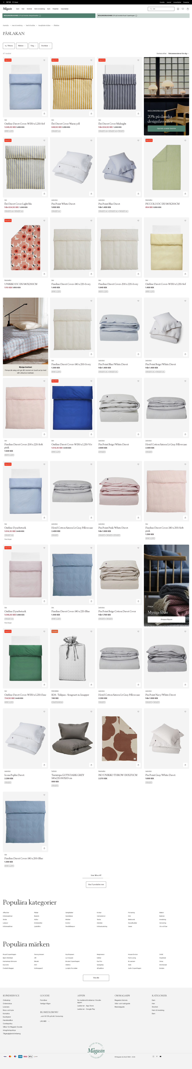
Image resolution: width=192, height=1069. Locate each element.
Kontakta (6, 1013)
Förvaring (131, 912)
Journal (169, 2)
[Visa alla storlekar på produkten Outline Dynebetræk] (9, 535)
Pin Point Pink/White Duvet (113, 528)
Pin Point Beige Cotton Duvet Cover (117, 611)
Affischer (6, 912)
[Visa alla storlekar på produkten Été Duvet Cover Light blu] (13, 211)
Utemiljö (99, 923)
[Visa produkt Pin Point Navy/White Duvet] (166, 658)
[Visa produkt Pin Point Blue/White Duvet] (119, 328)
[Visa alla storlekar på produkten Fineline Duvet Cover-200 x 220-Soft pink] (9, 455)
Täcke (99, 919)
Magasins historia (121, 1000)
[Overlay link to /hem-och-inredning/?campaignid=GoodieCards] (48, 15)
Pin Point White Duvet (63, 204)
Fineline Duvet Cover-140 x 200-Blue (23, 858)
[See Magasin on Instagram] (153, 1057)
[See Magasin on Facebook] (156, 1057)
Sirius (161, 961)
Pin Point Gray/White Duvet (160, 775)
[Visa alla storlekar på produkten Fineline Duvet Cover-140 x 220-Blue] (56, 619)
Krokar (99, 912)
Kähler (99, 958)
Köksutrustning (102, 926)
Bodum (161, 968)
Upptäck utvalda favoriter (166, 128)
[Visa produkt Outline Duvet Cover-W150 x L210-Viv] (72, 408)
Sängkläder (69, 912)
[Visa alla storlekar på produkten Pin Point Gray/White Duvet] (148, 783)
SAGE (161, 954)
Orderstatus (7, 1003)
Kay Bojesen (70, 954)
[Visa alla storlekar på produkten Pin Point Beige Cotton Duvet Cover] (105, 619)
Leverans (6, 1007)
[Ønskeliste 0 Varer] (183, 9)
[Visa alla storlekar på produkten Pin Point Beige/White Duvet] (155, 372)
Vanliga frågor (45, 1003)
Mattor (161, 912)
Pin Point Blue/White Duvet (113, 364)
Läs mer (43, 1021)
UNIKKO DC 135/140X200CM (20, 284)
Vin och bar (163, 926)
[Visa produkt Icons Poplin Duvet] (25, 738)
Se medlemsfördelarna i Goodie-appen (89, 1001)
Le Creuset (69, 958)
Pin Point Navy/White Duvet (160, 695)
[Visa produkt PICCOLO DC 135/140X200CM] (166, 167)
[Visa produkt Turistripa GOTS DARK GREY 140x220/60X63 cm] (72, 738)
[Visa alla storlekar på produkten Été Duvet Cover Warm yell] (56, 131)
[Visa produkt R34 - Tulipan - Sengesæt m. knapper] (72, 658)
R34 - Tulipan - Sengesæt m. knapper (70, 695)
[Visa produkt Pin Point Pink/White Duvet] (119, 491)
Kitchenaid (163, 965)
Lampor (5, 923)
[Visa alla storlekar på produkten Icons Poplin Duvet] (7, 783)
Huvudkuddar (132, 923)
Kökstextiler (38, 923)
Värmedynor (101, 916)
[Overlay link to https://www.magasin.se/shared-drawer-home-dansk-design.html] (166, 96)
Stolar (5, 919)
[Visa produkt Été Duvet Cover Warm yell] (72, 87)
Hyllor (36, 919)
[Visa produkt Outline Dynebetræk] (25, 491)
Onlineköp (6, 1000)
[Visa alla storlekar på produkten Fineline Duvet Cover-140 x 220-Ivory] (56, 292)
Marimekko (148, 200)
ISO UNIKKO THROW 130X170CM (117, 775)
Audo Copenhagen (134, 968)
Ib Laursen (131, 961)
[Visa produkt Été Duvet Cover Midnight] (119, 87)
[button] (178, 9)
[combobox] (161, 9)
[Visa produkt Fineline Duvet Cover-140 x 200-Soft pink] (166, 491)
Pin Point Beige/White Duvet (160, 364)
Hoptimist (162, 958)
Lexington (54, 200)
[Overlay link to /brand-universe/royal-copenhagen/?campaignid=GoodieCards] (143, 15)
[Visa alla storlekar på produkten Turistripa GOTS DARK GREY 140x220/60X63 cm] (54, 786)
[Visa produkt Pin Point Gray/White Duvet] (166, 738)
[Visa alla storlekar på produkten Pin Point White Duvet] (56, 211)
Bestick (36, 916)
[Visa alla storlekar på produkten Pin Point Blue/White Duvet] (108, 372)
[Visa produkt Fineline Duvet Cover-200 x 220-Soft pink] (25, 408)
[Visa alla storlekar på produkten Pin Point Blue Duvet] (113, 211)
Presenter (186, 2)
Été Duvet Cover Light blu (18, 204)
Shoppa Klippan (166, 619)
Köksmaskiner (8, 916)
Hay (5, 120)
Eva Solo (6, 965)
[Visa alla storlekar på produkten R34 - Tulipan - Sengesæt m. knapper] (57, 702)
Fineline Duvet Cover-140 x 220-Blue (70, 611)
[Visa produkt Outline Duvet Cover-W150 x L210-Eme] (25, 658)
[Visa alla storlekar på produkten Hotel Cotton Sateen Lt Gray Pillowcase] (148, 452)
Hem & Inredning (158, 1010)
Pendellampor (70, 926)
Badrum (162, 916)
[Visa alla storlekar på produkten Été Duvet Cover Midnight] (111, 131)
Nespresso (100, 954)
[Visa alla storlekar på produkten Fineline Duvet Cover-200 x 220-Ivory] (103, 292)
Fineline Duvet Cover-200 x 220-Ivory (118, 284)
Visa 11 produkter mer (96, 884)
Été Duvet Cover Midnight (112, 124)
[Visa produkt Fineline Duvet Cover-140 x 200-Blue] (25, 822)
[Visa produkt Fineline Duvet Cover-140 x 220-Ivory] (72, 247)
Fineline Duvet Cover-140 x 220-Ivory (71, 284)
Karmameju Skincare (10, 961)
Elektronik (131, 919)
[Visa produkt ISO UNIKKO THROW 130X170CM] (119, 738)
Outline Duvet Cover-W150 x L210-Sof (24, 124)
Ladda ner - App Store (85, 1006)
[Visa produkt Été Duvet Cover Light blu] (25, 167)
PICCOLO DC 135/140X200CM (162, 204)
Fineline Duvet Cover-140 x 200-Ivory (71, 364)
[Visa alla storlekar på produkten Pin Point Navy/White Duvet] (152, 702)
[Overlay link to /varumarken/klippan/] (166, 585)
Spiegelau (100, 965)
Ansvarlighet (177, 2)
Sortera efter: (162, 53)
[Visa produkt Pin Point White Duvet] (72, 167)
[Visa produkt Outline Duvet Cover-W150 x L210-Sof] (25, 87)
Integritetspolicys (9, 1030)
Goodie (162, 2)
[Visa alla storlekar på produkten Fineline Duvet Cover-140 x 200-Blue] (9, 866)
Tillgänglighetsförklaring (12, 1034)
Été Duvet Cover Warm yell (65, 124)
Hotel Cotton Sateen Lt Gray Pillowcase (166, 444)
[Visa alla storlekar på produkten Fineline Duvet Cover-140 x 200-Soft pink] (150, 538)
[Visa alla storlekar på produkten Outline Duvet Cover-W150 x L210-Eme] (8, 702)
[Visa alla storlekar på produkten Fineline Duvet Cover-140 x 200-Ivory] (56, 372)
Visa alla (96, 978)
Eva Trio (99, 961)
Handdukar (69, 916)
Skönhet (155, 1007)
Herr (153, 1003)
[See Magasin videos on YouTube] (160, 1057)
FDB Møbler (55, 691)
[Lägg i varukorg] (44, 113)
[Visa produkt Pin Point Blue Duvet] (119, 167)
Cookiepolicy (7, 1023)
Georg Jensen (39, 954)
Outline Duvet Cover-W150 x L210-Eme (25, 695)
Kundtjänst (7, 1017)
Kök (129, 916)
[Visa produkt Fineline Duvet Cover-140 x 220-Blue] (72, 575)
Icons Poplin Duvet (14, 775)
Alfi (35, 958)
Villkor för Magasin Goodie (12, 1027)
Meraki (36, 961)
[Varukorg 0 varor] (187, 9)
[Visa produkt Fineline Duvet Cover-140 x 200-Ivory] (72, 328)
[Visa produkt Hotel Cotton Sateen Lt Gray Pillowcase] (166, 408)
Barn (153, 1013)
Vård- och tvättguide (122, 1003)
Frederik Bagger (8, 968)
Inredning (162, 919)
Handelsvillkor (8, 1020)
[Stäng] (131, 546)
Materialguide (120, 1007)
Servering (162, 923)
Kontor (68, 923)
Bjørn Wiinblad (8, 958)
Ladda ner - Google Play (86, 1009)
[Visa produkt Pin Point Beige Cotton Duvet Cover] (119, 575)
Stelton (68, 965)
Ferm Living (132, 958)
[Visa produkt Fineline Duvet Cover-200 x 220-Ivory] (119, 247)
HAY (35, 965)
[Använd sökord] (151, 9)
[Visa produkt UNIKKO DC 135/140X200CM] (25, 247)
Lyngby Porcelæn (71, 968)
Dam (153, 1000)
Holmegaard (38, 968)
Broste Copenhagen (73, 961)
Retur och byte (8, 1010)
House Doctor (133, 954)
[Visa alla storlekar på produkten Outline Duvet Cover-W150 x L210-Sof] (8, 131)
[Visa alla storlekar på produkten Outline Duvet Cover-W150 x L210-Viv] (55, 452)
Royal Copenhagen (9, 954)
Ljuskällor (37, 926)
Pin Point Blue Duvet (109, 204)
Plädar (36, 912)
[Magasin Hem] (7, 9)
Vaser (130, 926)
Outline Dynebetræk (15, 528)
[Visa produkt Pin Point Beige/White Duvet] (166, 328)
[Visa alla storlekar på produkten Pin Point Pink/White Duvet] (109, 535)
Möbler (68, 919)
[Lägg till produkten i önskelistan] (44, 60)
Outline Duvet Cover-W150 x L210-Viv (71, 444)
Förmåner (43, 1000)
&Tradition (100, 968)
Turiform (54, 771)
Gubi (129, 965)
